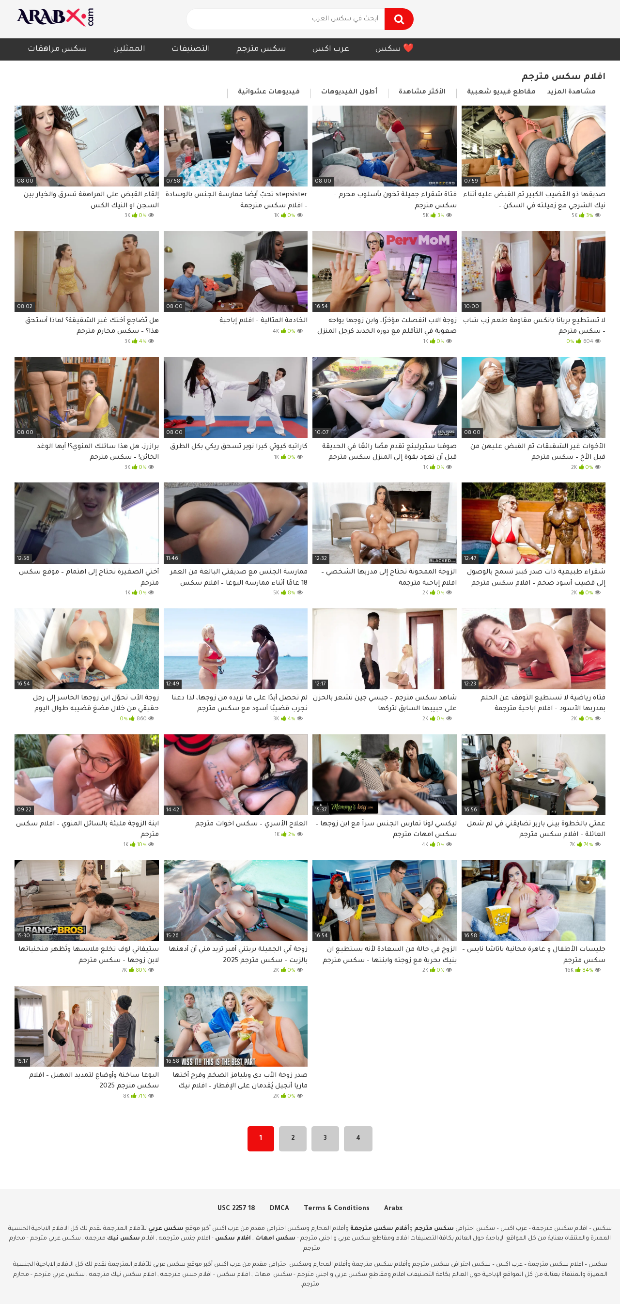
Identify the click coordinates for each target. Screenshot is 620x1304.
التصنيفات (190, 49)
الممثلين (129, 49)
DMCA (279, 1208)
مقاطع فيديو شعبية (501, 92)
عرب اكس (330, 49)
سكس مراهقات (57, 49)
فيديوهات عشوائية (269, 92)
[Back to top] (587, 1274)
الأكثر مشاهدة (422, 92)
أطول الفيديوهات (349, 92)
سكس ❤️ (394, 49)
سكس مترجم (261, 49)
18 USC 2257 (236, 1208)
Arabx (393, 1208)
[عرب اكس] (58, 19)
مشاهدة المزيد (571, 92)
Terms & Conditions (337, 1208)
